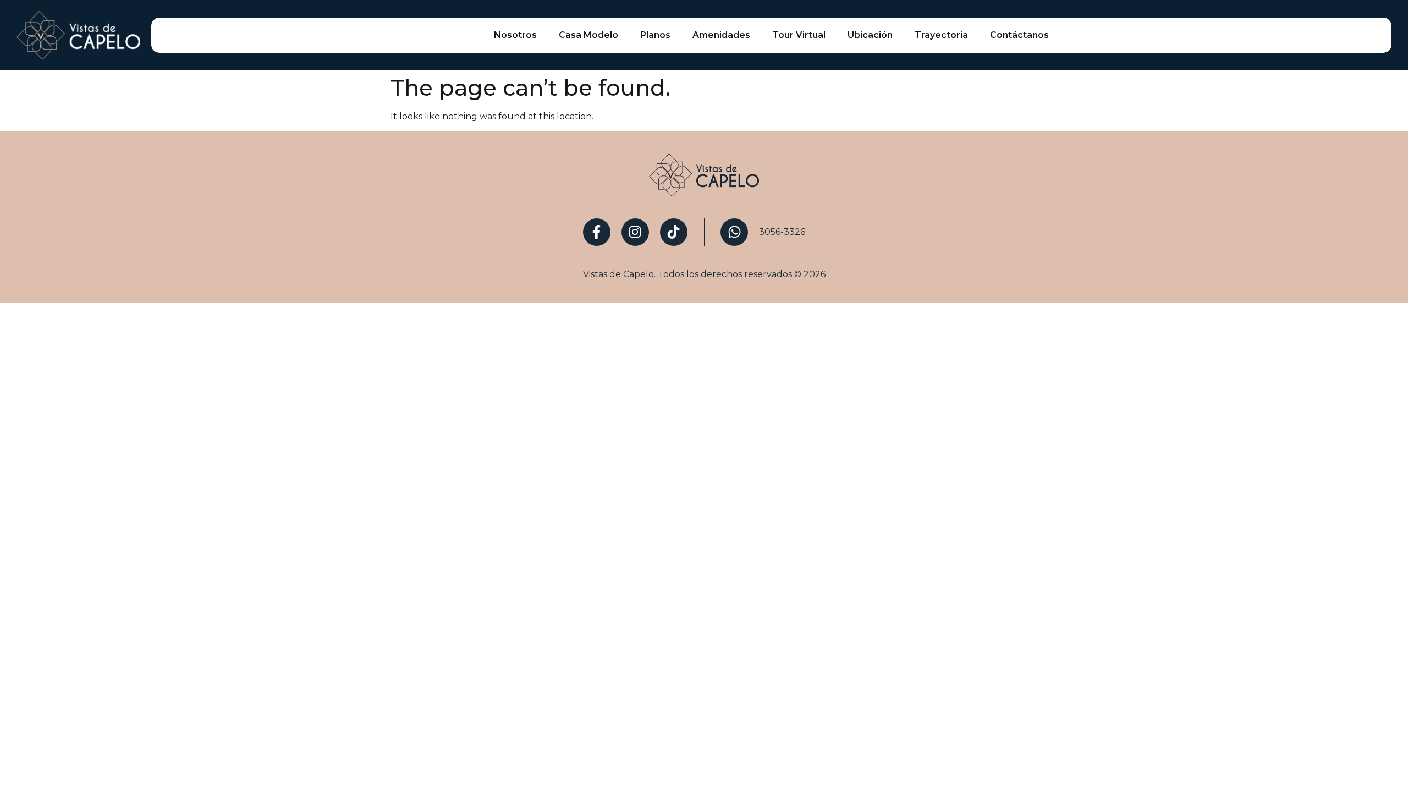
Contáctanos (1019, 35)
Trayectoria (941, 35)
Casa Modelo (588, 35)
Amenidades (721, 35)
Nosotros (515, 35)
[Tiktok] (674, 232)
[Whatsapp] (734, 232)
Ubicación (870, 35)
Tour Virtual (799, 35)
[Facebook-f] (596, 232)
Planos (655, 35)
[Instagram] (635, 232)
